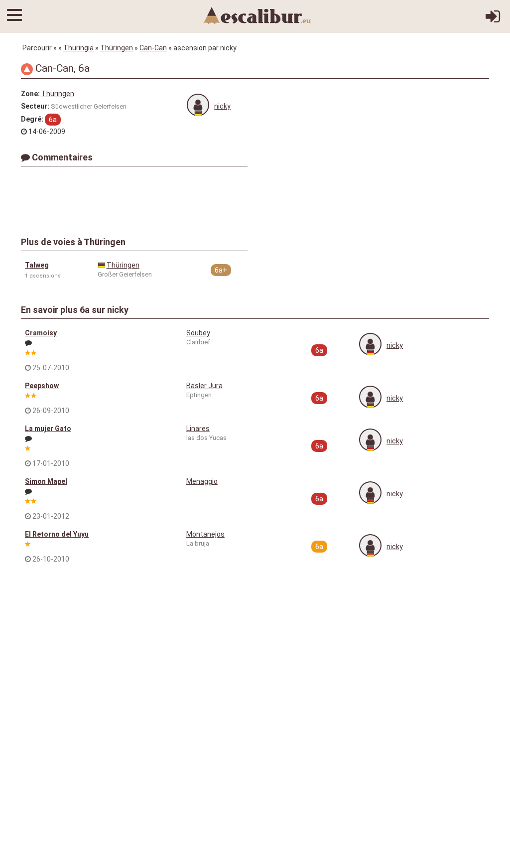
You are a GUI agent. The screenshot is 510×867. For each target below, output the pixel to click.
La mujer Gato (48, 429)
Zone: (30, 94)
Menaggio (202, 481)
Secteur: (35, 106)
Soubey (198, 333)
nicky (222, 106)
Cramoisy (41, 333)
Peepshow (42, 386)
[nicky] (198, 105)
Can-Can (153, 48)
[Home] (257, 15)
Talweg (37, 265)
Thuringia (78, 48)
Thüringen (116, 48)
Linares (198, 429)
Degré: (32, 119)
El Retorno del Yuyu (57, 534)
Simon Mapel (46, 481)
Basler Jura (204, 386)
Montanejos (205, 534)
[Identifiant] (493, 20)
